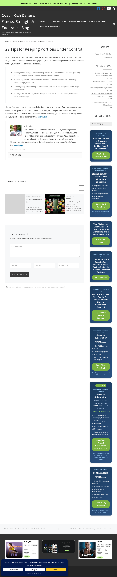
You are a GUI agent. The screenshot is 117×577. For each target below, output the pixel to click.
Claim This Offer (100, 241)
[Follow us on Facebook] (98, 8)
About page (18, 145)
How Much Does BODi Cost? (102, 82)
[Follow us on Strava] (114, 8)
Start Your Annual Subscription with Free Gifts (100, 444)
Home (7, 41)
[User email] (20, 155)
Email (38, 266)
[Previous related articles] (76, 188)
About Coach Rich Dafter (103, 54)
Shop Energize (101, 277)
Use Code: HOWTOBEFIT (101, 155)
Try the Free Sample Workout (101, 315)
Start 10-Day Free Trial (101, 504)
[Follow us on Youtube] (109, 8)
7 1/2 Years (70, 196)
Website (63, 266)
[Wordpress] (16, 155)
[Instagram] (13, 155)
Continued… (43, 116)
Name (14, 266)
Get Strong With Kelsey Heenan (101, 88)
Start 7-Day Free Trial (101, 366)
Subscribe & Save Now (101, 205)
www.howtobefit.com (17, 149)
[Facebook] (10, 155)
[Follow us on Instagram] (103, 8)
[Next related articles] (81, 188)
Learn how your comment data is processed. (49, 287)
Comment (16, 246)
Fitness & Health (16, 41)
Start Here (108, 57)
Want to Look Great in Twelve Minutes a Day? (34, 199)
